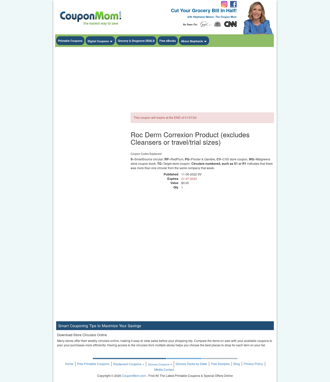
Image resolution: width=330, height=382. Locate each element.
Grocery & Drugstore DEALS (136, 41)
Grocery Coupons (158, 364)
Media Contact (164, 369)
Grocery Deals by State (191, 364)
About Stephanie (192, 41)
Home (69, 364)
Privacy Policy (253, 364)
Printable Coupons (70, 41)
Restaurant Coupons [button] (127, 364)
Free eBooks (167, 41)
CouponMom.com (134, 375)
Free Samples (220, 364)
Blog (237, 364)
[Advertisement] (90, 106)
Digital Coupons (98, 41)
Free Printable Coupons (93, 364)
